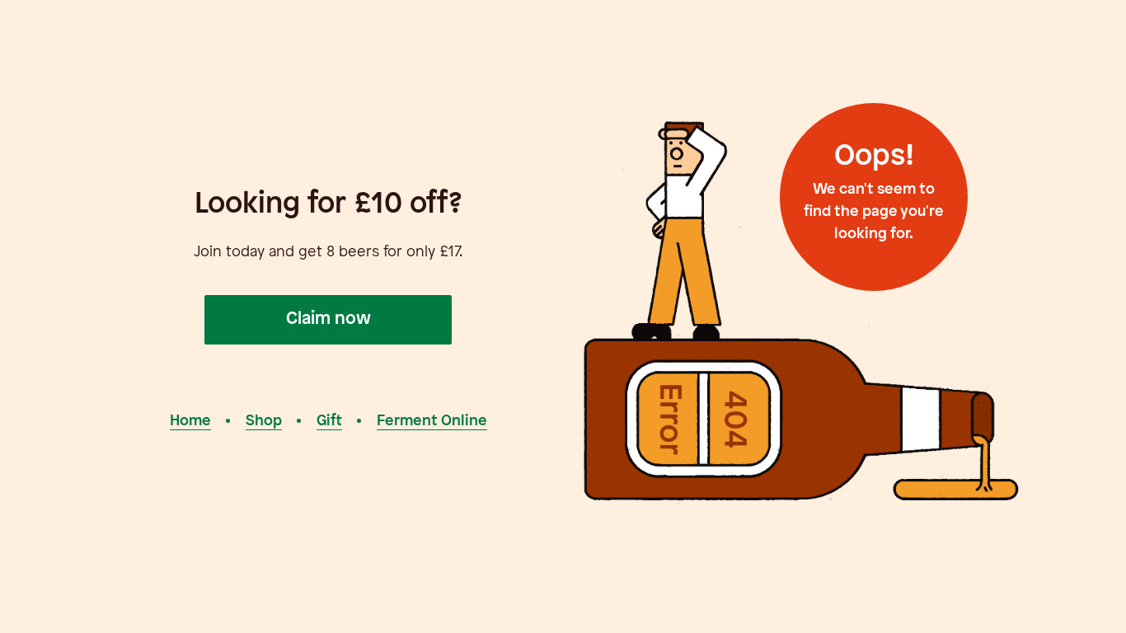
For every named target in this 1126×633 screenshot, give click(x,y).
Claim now (328, 319)
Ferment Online (432, 421)
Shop (264, 421)
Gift (329, 421)
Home (190, 421)
